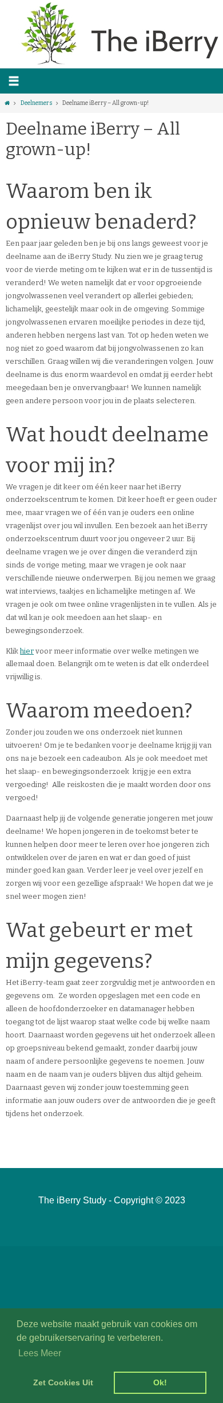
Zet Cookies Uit (63, 1382)
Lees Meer (39, 1353)
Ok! (160, 1382)
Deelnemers (36, 103)
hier (27, 651)
